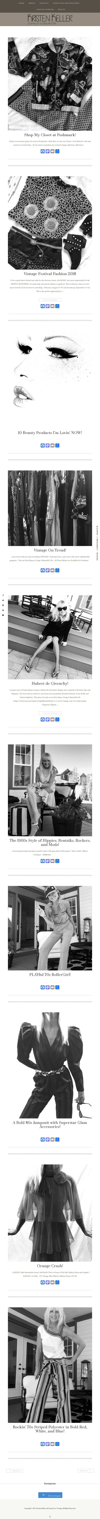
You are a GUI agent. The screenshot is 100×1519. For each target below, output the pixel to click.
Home (21, 3)
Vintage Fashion (45, 9)
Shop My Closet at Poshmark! (50, 135)
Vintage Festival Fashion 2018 (50, 274)
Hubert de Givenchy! (50, 683)
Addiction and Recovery (66, 3)
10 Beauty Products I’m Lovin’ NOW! (50, 433)
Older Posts (84, 1471)
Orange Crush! (50, 1266)
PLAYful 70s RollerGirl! (50, 975)
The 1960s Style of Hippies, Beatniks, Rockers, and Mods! (50, 842)
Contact (44, 3)
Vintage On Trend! (50, 550)
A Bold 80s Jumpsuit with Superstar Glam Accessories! (50, 1125)
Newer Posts (16, 1471)
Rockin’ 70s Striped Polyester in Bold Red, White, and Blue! (50, 1429)
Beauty (61, 9)
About (32, 3)
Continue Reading (50, 300)
